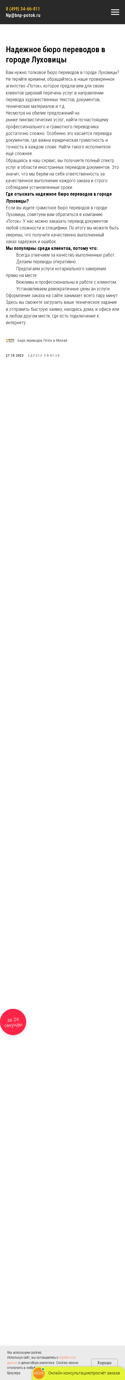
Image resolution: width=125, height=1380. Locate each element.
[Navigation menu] (115, 12)
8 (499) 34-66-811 (23, 9)
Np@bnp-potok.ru (23, 15)
